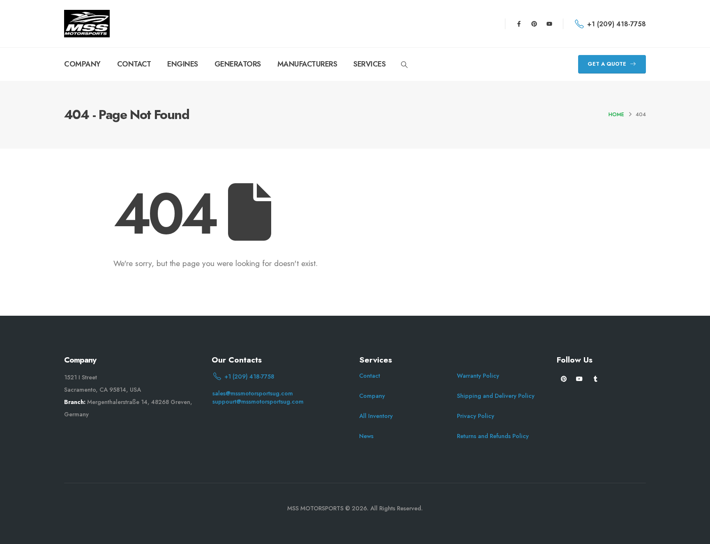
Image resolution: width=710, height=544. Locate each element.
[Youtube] (549, 24)
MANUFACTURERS (307, 64)
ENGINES (182, 64)
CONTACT (134, 64)
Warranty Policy (478, 376)
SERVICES (369, 64)
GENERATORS (237, 64)
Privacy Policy (475, 416)
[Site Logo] (87, 23)
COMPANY (82, 64)
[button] (404, 65)
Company (372, 396)
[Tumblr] (595, 378)
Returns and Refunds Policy (493, 436)
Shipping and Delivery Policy (496, 396)
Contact (369, 376)
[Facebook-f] (519, 24)
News (366, 436)
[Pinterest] (534, 24)
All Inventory (376, 416)
